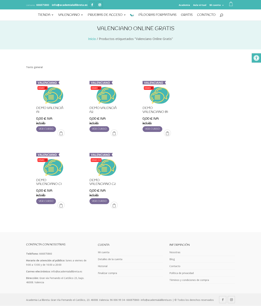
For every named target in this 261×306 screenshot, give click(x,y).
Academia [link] (184, 5)
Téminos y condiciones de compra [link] (189, 280)
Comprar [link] (61, 133)
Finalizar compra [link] (107, 273)
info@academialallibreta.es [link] (66, 271)
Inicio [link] (92, 39)
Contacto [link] (206, 15)
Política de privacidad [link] (181, 273)
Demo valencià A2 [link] (102, 110)
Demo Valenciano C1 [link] (49, 182)
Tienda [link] (44, 15)
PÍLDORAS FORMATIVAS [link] (157, 15)
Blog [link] (172, 259)
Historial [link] (102, 266)
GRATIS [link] (187, 15)
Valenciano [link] (69, 15)
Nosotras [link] (174, 252)
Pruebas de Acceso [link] (105, 15)
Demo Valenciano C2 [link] (102, 182)
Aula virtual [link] (199, 5)
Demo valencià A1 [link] (49, 110)
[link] (256, 58)
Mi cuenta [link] (215, 5)
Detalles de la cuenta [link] (110, 259)
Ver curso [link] (46, 129)
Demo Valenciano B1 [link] (155, 110)
